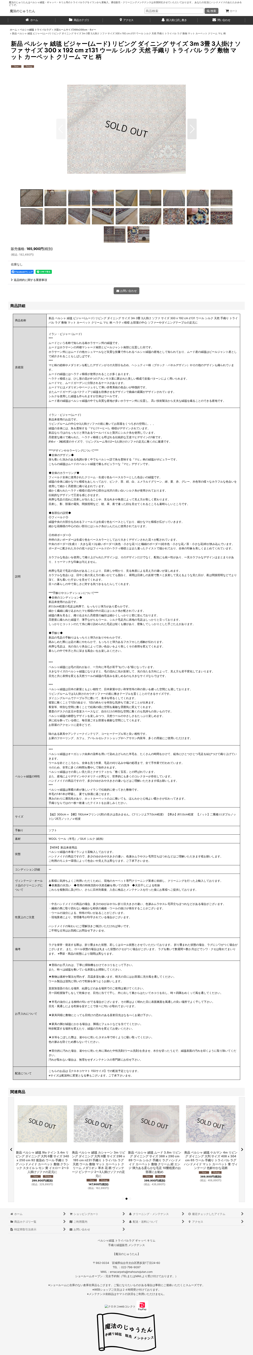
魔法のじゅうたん (22, 11)
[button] (61, 129)
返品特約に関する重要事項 (30, 279)
